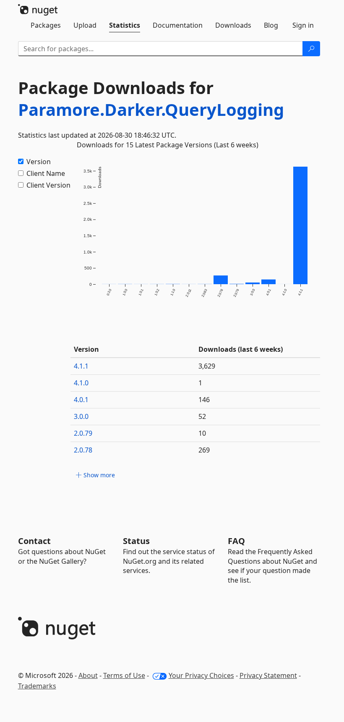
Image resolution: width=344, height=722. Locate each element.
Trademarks (37, 686)
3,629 (206, 366)
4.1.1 (81, 366)
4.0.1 (81, 399)
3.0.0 (81, 416)
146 (204, 399)
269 (204, 450)
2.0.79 (83, 433)
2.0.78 (83, 450)
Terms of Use (124, 675)
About (88, 675)
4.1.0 (81, 382)
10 (202, 433)
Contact (34, 541)
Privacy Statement (268, 675)
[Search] (311, 48)
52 (202, 416)
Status (136, 541)
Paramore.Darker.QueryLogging (151, 109)
